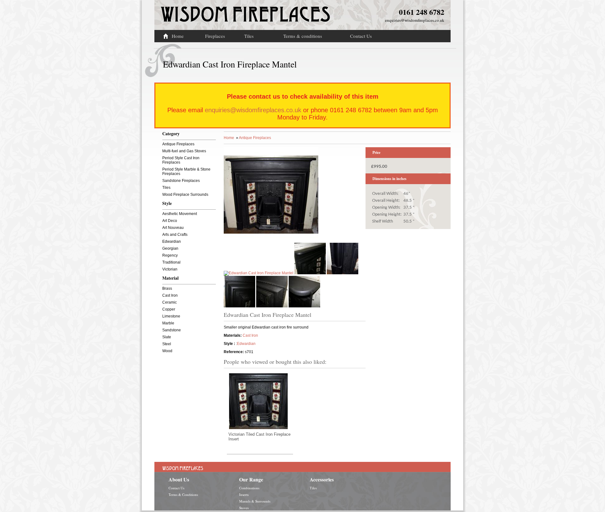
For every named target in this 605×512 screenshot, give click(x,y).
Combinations (249, 488)
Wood (167, 351)
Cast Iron (170, 295)
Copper (168, 309)
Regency (170, 255)
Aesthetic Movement (179, 214)
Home (178, 36)
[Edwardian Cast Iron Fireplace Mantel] (271, 240)
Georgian (170, 248)
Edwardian (171, 241)
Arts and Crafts (174, 234)
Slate (166, 337)
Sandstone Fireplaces (181, 180)
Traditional (171, 262)
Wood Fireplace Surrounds (185, 194)
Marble (168, 323)
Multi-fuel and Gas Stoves (184, 151)
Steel (166, 344)
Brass (167, 288)
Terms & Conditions (183, 494)
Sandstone (171, 330)
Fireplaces (215, 36)
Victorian (169, 269)
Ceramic (169, 302)
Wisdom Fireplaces (245, 11)
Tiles (249, 36)
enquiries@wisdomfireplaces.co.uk (414, 20)
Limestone (171, 316)
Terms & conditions (302, 36)
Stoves (244, 507)
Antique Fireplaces (178, 144)
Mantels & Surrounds (254, 501)
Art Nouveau (173, 227)
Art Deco (169, 220)
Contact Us (361, 36)
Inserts (244, 494)
